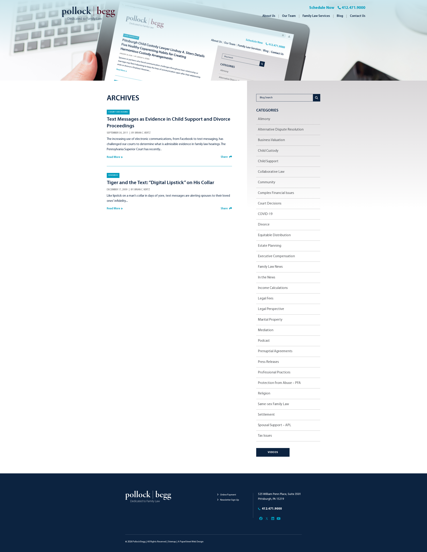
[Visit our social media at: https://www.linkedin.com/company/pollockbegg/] (273, 519)
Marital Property (270, 319)
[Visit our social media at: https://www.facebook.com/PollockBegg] (261, 519)
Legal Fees (265, 298)
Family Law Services (316, 16)
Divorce (113, 175)
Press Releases (268, 362)
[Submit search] (316, 97)
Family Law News (270, 267)
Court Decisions (118, 112)
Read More (113, 157)
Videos (273, 452)
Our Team (289, 16)
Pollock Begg (139, 541)
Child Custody (268, 151)
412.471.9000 (353, 8)
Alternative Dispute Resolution (281, 129)
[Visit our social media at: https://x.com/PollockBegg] (267, 519)
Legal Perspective (271, 309)
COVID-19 (265, 214)
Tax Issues (265, 435)
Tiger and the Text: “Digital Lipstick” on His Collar (160, 182)
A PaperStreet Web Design (190, 541)
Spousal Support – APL (274, 425)
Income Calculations (273, 288)
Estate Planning (269, 246)
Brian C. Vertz (143, 133)
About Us (268, 16)
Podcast (264, 341)
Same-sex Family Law (273, 404)
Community (266, 182)
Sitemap (172, 541)
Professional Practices (274, 372)
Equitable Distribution (274, 235)
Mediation (265, 330)
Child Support (268, 161)
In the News (266, 277)
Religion (264, 393)
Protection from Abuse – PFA (279, 383)
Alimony (264, 119)
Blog (340, 16)
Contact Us (357, 16)
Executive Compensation (276, 256)
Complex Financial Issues (276, 193)
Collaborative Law (271, 172)
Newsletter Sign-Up (229, 500)
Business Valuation (271, 140)
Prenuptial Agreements (275, 351)
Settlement (266, 414)
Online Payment (228, 495)
